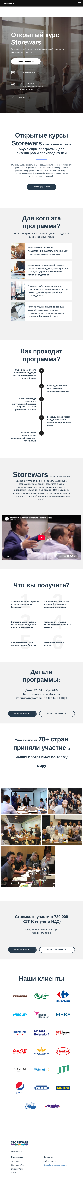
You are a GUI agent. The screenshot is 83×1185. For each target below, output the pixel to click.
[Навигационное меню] (79, 3)
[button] (26, 487)
